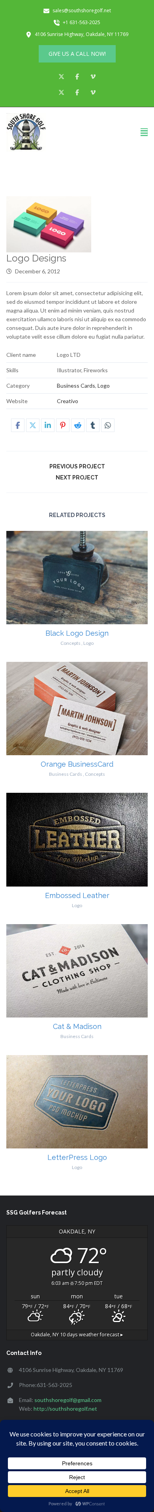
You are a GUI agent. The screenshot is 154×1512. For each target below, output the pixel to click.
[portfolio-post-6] (49, 224)
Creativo (67, 401)
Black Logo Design (77, 633)
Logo (104, 385)
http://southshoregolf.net (65, 1408)
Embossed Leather (77, 895)
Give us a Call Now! (77, 53)
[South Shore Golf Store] (26, 132)
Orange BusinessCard (77, 764)
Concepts (70, 643)
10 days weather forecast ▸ (77, 1334)
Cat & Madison (77, 1026)
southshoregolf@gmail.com (67, 1399)
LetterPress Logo (77, 1157)
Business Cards (76, 385)
